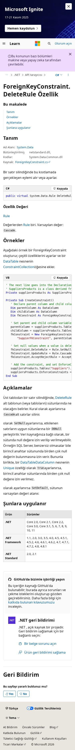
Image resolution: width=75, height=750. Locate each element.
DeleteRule (63, 397)
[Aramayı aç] (49, 43)
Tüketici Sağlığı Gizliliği (18, 738)
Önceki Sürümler (33, 727)
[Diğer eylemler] (68, 75)
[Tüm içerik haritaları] (6, 75)
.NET (17, 75)
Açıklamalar (14, 122)
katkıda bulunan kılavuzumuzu (31, 602)
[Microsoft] (37, 43)
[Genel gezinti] (4, 43)
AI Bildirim (10, 727)
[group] (37, 196)
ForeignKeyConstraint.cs (31, 162)
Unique (8, 468)
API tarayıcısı (33, 75)
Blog (53, 727)
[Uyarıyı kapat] (68, 6)
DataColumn (45, 462)
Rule (6, 216)
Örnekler (12, 117)
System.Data (25, 147)
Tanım (10, 112)
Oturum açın (63, 43)
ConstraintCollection (18, 267)
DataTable (10, 261)
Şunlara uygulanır (18, 128)
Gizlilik (34, 733)
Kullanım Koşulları (54, 738)
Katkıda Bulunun (14, 733)
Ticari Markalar (13, 744)
